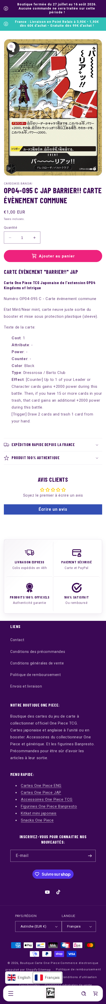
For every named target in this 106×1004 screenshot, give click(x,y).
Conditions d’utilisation (79, 977)
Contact (17, 640)
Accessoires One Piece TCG (47, 799)
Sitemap (44, 969)
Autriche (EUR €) (33, 926)
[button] (10, 993)
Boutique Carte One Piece (40, 963)
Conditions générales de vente (37, 663)
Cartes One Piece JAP (41, 792)
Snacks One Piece (37, 820)
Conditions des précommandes (37, 652)
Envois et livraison (26, 686)
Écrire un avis (53, 509)
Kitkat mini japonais (39, 813)
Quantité (10, 227)
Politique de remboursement (35, 675)
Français (74, 926)
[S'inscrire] (89, 856)
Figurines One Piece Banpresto (49, 806)
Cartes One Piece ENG (41, 785)
